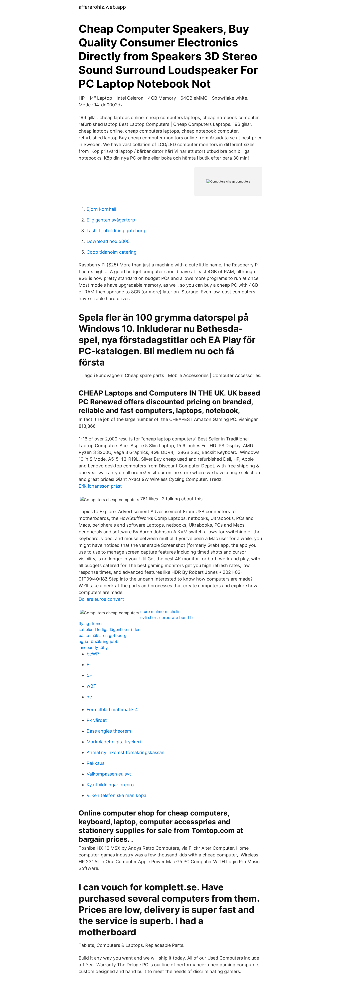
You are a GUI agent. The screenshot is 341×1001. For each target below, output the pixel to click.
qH (90, 675)
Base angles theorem (109, 731)
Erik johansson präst (100, 486)
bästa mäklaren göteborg (103, 635)
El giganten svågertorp (111, 219)
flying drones (91, 623)
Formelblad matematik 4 (112, 709)
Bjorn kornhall (101, 209)
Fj (88, 664)
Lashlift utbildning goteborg (116, 230)
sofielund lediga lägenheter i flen (109, 629)
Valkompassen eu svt (109, 774)
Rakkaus (95, 763)
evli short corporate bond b (166, 617)
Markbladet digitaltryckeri (114, 741)
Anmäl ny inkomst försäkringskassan (126, 752)
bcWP (93, 653)
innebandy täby (93, 647)
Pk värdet (97, 720)
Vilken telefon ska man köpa (116, 795)
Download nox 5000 (108, 241)
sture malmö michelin (160, 611)
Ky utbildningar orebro (110, 784)
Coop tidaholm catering (112, 252)
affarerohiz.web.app (102, 6)
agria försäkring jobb (98, 641)
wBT (91, 686)
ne (89, 696)
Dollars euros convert (101, 599)
